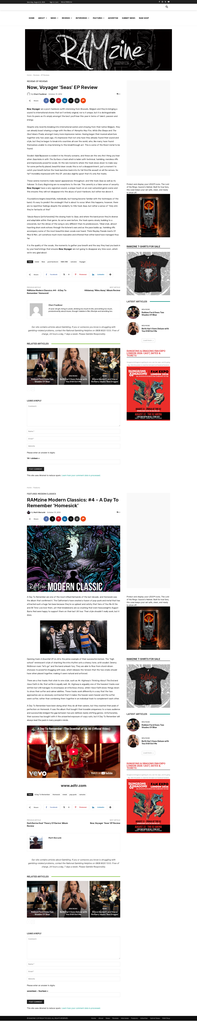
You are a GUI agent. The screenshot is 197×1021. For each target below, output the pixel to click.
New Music (42, 376)
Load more (147, 340)
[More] (110, 274)
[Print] (77, 100)
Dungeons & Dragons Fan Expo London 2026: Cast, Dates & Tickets (146, 353)
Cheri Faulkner (40, 94)
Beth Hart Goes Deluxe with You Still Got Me (73, 380)
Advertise (144, 1018)
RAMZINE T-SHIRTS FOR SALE (143, 246)
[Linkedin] (64, 100)
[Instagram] (162, 1)
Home (29, 75)
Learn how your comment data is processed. (81, 475)
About (100, 1018)
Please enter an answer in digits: (41, 452)
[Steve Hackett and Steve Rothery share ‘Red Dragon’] (105, 366)
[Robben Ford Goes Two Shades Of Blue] (42, 366)
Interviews (125, 1018)
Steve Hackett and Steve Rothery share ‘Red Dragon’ (105, 380)
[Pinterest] (58, 100)
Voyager (82, 262)
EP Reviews (45, 75)
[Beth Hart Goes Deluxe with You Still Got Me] (73, 366)
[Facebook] (159, 1)
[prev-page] (28, 389)
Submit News (155, 1018)
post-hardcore (53, 262)
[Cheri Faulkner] (29, 94)
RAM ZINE (64, 262)
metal (37, 262)
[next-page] (33, 389)
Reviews (36, 75)
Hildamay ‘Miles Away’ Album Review (102, 290)
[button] (167, 7)
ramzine (73, 262)
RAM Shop (166, 1018)
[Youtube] (168, 1)
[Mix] (83, 100)
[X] (165, 1)
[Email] (71, 100)
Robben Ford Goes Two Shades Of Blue (42, 380)
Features (134, 1018)
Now (43, 262)
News (104, 376)
